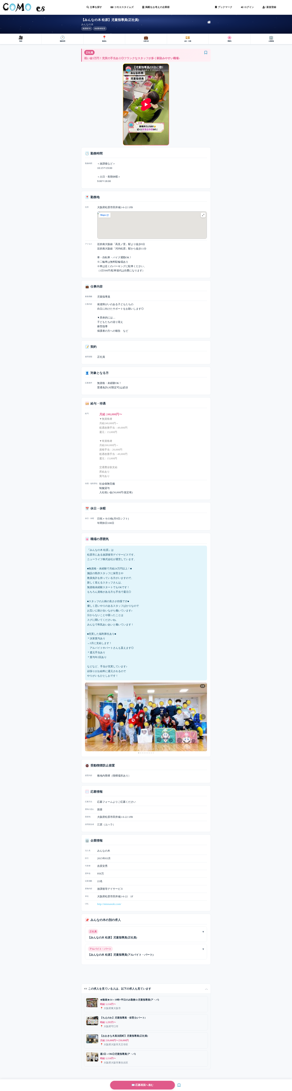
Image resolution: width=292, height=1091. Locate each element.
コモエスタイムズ (124, 7)
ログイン (249, 7)
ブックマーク (225, 7)
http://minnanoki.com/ (109, 904)
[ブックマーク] (205, 52)
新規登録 (271, 7)
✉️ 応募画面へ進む (142, 1085)
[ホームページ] (209, 22)
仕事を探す (96, 7)
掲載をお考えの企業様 (157, 7)
